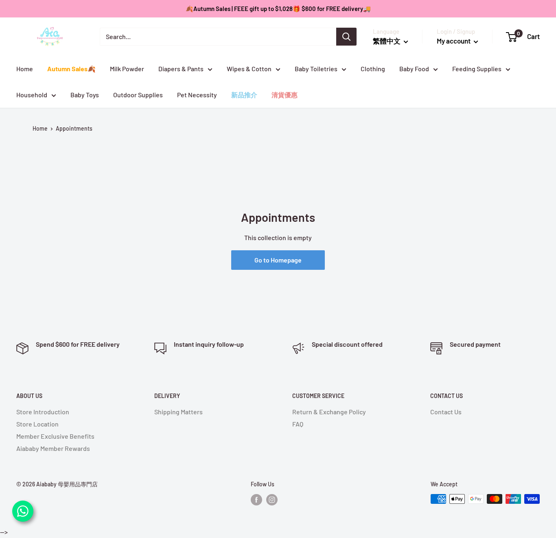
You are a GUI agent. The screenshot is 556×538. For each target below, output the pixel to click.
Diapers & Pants (181, 68)
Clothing (373, 68)
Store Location (37, 424)
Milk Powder (127, 68)
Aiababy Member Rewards (53, 448)
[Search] (346, 37)
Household (31, 94)
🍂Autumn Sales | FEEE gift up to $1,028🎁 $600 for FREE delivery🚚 (278, 8)
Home (24, 68)
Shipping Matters (178, 412)
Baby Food (414, 68)
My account (454, 41)
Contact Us (446, 412)
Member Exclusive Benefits (55, 436)
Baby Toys (84, 94)
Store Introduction (42, 412)
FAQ (297, 424)
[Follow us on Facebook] (256, 499)
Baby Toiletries (316, 68)
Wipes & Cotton (249, 68)
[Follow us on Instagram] (272, 499)
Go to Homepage (278, 260)
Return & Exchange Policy (329, 412)
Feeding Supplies (476, 68)
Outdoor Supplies (138, 94)
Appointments (74, 128)
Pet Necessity (197, 94)
